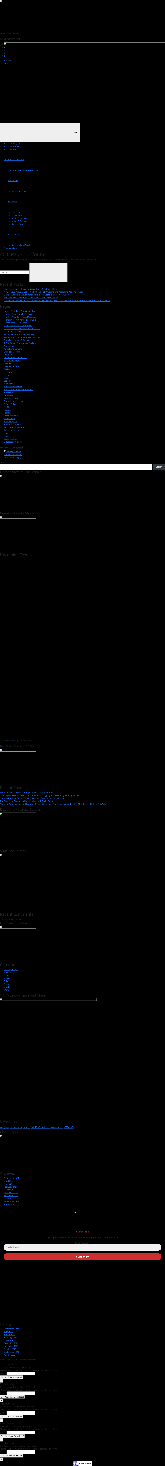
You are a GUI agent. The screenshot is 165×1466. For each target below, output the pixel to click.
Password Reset (11, 398)
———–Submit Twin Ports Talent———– (22, 328)
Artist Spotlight (11, 985)
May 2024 (8, 1196)
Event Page (13, 180)
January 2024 (10, 1205)
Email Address (82, 1258)
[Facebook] (22, 1309)
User (6, 433)
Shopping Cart (10, 248)
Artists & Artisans (19, 221)
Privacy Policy (10, 404)
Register (7, 410)
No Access (8, 395)
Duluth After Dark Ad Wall (15, 357)
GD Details (9, 369)
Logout (7, 381)
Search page (9, 418)
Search (3, 477)
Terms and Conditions (14, 427)
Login (6, 378)
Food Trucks (13, 234)
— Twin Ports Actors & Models (18, 325)
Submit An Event (19, 191)
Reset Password (11, 415)
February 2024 (10, 1202)
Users (6, 436)
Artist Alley (12, 201)
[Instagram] (22, 1290)
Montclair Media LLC (13, 386)
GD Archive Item (11, 366)
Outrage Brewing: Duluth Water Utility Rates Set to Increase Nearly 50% (36, 294)
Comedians (17, 215)
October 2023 (10, 1214)
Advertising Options (13, 349)
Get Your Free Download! (12, 1412)
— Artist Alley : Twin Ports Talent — (20, 314)
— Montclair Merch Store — (16, 322)
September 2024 (11, 1193)
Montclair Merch (11, 149)
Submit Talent (18, 224)
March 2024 (9, 1199)
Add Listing (9, 346)
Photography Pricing (13, 401)
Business (8, 988)
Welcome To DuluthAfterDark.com (23, 170)
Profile (7, 407)
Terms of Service (11, 430)
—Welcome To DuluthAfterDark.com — (22, 337)
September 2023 (11, 1217)
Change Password (12, 351)
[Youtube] (22, 1327)
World (6, 1005)
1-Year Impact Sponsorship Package (20, 343)
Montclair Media (11, 146)
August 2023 (9, 1219)
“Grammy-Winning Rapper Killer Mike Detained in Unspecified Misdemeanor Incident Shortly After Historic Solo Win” (57, 300)
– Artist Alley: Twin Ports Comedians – (21, 311)
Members (8, 383)
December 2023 (11, 1208)
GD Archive (9, 363)
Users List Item (11, 439)
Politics (7, 996)
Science (7, 999)
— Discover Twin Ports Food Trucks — (21, 320)
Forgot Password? (12, 360)
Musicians (16, 212)
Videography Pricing (13, 442)
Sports (7, 1002)
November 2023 (11, 1211)
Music (6, 993)
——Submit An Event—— (15, 331)
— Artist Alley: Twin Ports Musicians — (21, 317)
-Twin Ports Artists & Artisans (17, 340)
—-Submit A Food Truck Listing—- (19, 334)
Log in (6, 375)
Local (6, 991)
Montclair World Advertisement (18, 389)
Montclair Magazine (13, 143)
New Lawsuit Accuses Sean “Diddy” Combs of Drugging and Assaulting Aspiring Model (43, 292)
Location (8, 372)
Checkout (8, 354)
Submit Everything (12, 424)
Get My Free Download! (11, 1392)
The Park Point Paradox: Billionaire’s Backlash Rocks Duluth (31, 297)
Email (3, 1389)
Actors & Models (19, 218)
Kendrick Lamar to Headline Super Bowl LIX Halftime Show (30, 289)
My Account (9, 392)
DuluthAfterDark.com (14, 159)
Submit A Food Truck (21, 245)
